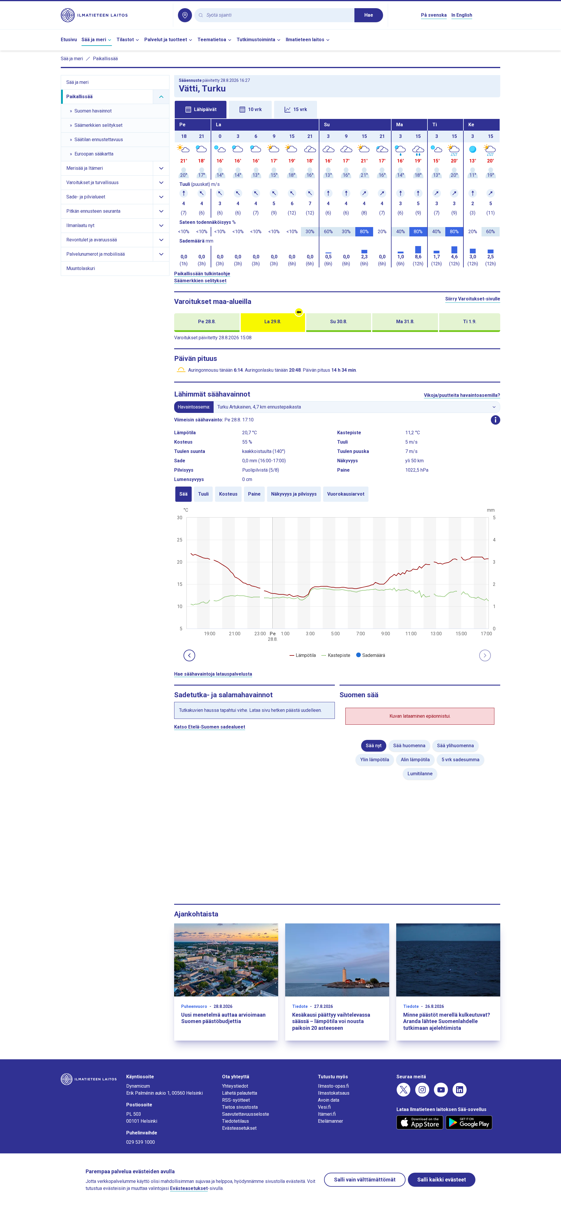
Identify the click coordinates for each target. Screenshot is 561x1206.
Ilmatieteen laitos (305, 39)
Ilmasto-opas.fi (333, 1086)
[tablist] (337, 109)
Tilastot (125, 39)
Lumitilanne (420, 773)
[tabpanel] (337, 193)
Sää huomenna (409, 745)
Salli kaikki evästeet (441, 1179)
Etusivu (69, 39)
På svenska (434, 15)
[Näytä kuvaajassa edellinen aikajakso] (189, 655)
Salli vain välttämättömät (365, 1179)
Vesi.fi (324, 1107)
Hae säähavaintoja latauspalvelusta (213, 674)
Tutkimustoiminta (256, 39)
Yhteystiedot (235, 1086)
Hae (368, 15)
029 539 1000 (140, 1142)
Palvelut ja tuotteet (165, 39)
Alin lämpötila (415, 759)
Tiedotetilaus (235, 1121)
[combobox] (278, 15)
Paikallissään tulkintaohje (202, 273)
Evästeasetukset (239, 1128)
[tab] (200, 109)
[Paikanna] (185, 15)
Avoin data (328, 1100)
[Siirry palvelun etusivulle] (114, 15)
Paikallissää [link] (105, 58)
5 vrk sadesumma (460, 759)
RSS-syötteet (236, 1100)
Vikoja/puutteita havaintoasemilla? (462, 395)
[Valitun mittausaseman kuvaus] (495, 420)
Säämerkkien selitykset (200, 280)
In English (461, 15)
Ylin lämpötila (374, 759)
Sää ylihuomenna (455, 745)
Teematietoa (212, 39)
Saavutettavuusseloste (245, 1114)
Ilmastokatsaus (333, 1093)
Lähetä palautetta (239, 1093)
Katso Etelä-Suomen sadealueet (209, 727)
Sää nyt (374, 745)
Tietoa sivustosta (240, 1107)
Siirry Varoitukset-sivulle (472, 299)
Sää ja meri (94, 39)
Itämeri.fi (327, 1114)
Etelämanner (330, 1121)
